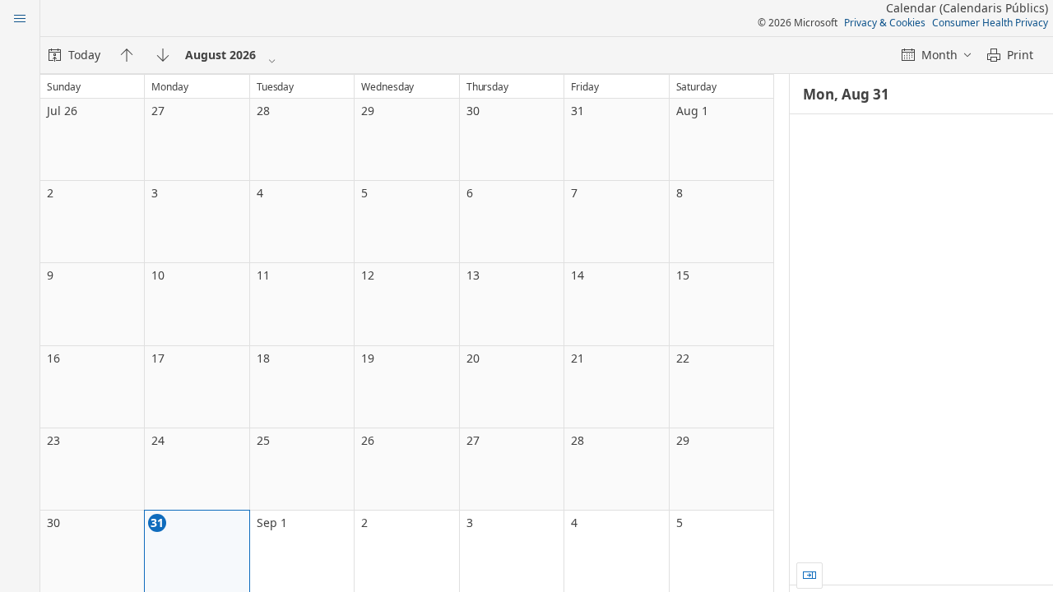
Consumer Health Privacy (990, 23)
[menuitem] (74, 55)
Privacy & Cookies (884, 23)
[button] (809, 575)
